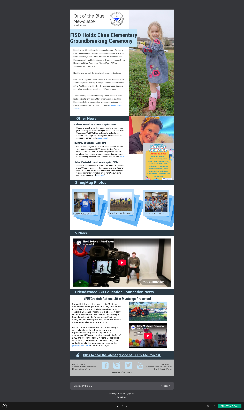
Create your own (229, 406)
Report (166, 386)
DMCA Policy (122, 397)
